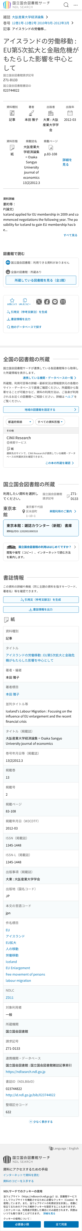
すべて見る (70, 235)
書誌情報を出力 (20, 319)
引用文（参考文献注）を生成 (29, 312)
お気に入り (12, 304)
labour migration (18, 980)
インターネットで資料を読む (21, 1175)
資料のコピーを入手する (18, 1181)
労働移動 (12, 955)
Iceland (11, 961)
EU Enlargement (18, 967)
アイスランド (15, 936)
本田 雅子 (12, 694)
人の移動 (12, 948)
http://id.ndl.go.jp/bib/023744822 (30, 1094)
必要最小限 (22, 1224)
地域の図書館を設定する (40, 410)
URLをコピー (25, 304)
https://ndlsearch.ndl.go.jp (25, 1071)
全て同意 (61, 1224)
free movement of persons (25, 974)
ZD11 (10, 997)
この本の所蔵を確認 (57, 463)
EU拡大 (11, 942)
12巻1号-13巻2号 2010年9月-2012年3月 (40, 22)
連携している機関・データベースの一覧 (48, 378)
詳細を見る (67, 161)
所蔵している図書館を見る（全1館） (41, 280)
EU (8, 929)
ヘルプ (69, 397)
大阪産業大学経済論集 (28, 16)
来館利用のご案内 (61, 511)
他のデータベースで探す (26, 327)
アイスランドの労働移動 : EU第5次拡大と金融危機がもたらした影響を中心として (40, 658)
